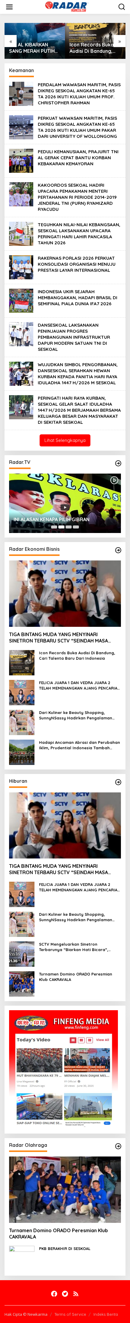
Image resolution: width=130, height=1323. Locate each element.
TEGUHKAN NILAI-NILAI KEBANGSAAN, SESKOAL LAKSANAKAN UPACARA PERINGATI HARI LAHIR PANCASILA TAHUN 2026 (79, 234)
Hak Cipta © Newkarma (26, 1314)
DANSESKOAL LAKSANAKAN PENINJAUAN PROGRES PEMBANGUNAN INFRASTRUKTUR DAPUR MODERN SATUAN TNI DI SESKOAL (74, 337)
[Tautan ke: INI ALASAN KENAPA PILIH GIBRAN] (65, 503)
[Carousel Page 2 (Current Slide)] (61, 526)
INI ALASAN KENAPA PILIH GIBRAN (51, 519)
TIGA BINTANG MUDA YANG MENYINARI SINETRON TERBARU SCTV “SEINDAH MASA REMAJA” (58, 637)
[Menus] (9, 7)
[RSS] (76, 1294)
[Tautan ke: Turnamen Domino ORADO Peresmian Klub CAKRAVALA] (21, 983)
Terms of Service (70, 1314)
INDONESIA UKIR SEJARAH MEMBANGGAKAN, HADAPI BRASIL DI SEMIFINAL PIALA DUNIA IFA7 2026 (77, 297)
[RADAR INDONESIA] (66, 6)
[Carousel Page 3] (69, 526)
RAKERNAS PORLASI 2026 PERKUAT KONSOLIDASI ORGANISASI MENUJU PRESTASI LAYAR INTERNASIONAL (76, 264)
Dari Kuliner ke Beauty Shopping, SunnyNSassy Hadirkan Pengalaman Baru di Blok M (75, 715)
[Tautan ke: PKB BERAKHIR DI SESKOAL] (21, 1258)
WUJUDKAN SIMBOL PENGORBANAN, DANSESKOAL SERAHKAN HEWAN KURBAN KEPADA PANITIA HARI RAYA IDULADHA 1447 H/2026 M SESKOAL (78, 373)
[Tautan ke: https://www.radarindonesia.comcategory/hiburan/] (118, 782)
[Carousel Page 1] (54, 526)
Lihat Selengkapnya (65, 440)
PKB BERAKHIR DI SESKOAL (64, 1248)
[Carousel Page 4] (76, 526)
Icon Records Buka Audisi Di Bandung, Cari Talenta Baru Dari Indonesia (92, 48)
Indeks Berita (105, 1314)
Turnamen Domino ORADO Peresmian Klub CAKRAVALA (75, 977)
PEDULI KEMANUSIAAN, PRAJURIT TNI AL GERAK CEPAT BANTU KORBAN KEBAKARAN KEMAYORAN (78, 158)
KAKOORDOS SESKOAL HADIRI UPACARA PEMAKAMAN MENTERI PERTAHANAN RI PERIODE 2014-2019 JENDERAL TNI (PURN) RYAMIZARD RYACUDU (77, 197)
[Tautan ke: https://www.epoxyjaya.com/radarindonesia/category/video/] (118, 463)
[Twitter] (65, 1294)
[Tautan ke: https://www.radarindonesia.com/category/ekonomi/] (118, 550)
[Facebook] (54, 1294)
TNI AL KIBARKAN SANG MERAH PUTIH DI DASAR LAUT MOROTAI (32, 48)
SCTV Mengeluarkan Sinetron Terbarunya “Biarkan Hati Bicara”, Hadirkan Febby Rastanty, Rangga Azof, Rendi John (80, 947)
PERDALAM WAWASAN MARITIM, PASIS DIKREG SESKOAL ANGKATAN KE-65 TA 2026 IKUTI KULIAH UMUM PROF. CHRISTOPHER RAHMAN (79, 94)
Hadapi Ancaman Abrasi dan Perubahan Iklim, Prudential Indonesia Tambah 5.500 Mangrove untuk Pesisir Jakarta (79, 745)
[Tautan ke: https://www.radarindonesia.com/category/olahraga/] (118, 1146)
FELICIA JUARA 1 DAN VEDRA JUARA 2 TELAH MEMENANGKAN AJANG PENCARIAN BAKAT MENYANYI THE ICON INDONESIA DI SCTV (79, 685)
